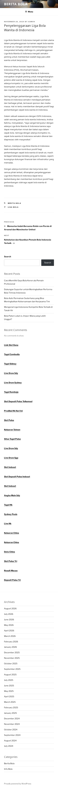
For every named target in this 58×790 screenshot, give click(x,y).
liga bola (13, 207)
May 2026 (9, 625)
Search (7, 256)
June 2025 (9, 685)
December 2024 (12, 718)
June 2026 (9, 619)
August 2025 (10, 674)
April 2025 (9, 696)
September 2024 (12, 735)
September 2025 (12, 669)
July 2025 (8, 680)
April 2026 (9, 630)
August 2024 (10, 740)
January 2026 (10, 647)
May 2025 (9, 691)
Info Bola (8, 769)
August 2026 (10, 608)
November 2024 (12, 724)
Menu (30, 11)
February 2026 (11, 641)
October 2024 (10, 729)
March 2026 (10, 636)
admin (31, 22)
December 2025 (12, 652)
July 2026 (8, 614)
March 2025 (10, 702)
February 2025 (11, 707)
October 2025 (10, 663)
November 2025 (12, 658)
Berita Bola (16, 4)
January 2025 (10, 713)
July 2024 (8, 746)
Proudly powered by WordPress (17, 783)
